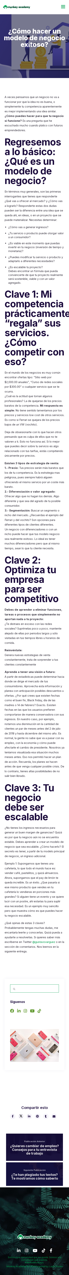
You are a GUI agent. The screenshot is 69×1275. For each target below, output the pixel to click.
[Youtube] (33, 1011)
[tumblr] (45, 1116)
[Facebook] (13, 1011)
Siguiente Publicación (35, 1170)
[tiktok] (43, 1251)
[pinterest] (37, 1116)
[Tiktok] (40, 1011)
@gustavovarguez (43, 942)
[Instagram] (26, 1011)
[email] (54, 1116)
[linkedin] (29, 1116)
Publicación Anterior (34, 1141)
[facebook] (12, 1116)
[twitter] (21, 1116)
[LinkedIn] (20, 1011)
